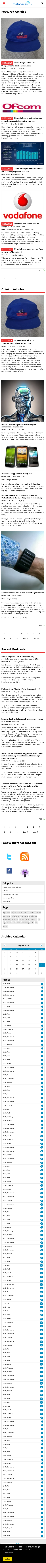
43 (41, 1166)
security (21, 919)
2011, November (8, 1288)
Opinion (3, 68)
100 (41, 1269)
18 (41, 1139)
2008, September (8, 1433)
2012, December (8, 1238)
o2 (39, 919)
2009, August (7, 1391)
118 (41, 1330)
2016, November (8, 1101)
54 (41, 1155)
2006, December (8, 1512)
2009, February (8, 1414)
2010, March (7, 1364)
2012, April (6, 1269)
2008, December (8, 1421)
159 (41, 1395)
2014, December (8, 1147)
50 (41, 1170)
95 (41, 1235)
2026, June (6, 983)
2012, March (7, 1273)
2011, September (8, 1295)
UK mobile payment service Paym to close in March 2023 (22, 250)
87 (41, 1242)
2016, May (6, 1109)
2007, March (7, 1501)
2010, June (6, 1353)
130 (41, 1292)
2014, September (8, 1158)
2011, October (7, 1292)
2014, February (8, 1185)
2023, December (8, 991)
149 (41, 1383)
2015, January (7, 1143)
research (31, 912)
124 (41, 1303)
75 (41, 1212)
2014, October (7, 1155)
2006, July (6, 1532)
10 (17, 638)
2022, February (8, 1029)
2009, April (6, 1406)
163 (41, 1410)
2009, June (6, 1398)
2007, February (8, 1505)
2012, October (7, 1246)
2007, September (8, 1478)
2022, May (6, 1018)
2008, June (6, 1444)
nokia (13, 916)
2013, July (6, 1212)
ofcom (5, 926)
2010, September (8, 1341)
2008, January (7, 1463)
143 (41, 1372)
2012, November (8, 1242)
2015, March (7, 1136)
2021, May (6, 1056)
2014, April (6, 1178)
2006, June (6, 1535)
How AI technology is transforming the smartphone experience (18, 425)
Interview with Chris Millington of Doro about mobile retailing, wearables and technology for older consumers (22, 755)
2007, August (7, 1482)
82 (41, 1315)
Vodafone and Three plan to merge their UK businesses (20, 225)
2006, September (8, 1524)
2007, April (6, 1497)
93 (41, 1391)
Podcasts (4, 661)
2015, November (8, 1128)
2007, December (8, 1467)
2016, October (7, 1105)
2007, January (7, 1509)
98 (41, 1250)
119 (41, 1295)
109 (41, 1288)
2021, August (7, 1044)
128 (41, 1353)
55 (41, 1178)
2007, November (8, 1471)
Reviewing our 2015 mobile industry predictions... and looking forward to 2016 (20, 658)
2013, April (6, 1223)
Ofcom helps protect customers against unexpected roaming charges (21, 119)
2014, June (6, 1170)
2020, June (6, 1090)
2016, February (8, 1117)
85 (41, 1189)
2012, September (8, 1250)
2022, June (6, 1014)
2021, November (8, 1041)
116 (41, 1326)
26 (41, 1143)
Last (34, 638)
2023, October (7, 999)
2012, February (8, 1276)
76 (41, 1204)
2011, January (7, 1326)
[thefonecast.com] (23, 3)
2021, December (8, 1037)
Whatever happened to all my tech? (17, 474)
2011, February (8, 1322)
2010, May (6, 1356)
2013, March (7, 1227)
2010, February (8, 1368)
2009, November (8, 1379)
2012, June (6, 1261)
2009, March (7, 1410)
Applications (6, 901)
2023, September (8, 1002)
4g (4, 923)
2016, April (6, 1113)
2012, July (6, 1258)
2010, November (8, 1334)
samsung (24, 916)
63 (41, 1181)
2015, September (8, 1132)
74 (41, 1223)
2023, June (6, 1006)
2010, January (7, 1372)
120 (41, 1307)
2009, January (7, 1417)
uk (12, 912)
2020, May (6, 1094)
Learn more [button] (8, 1553)
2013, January (7, 1235)
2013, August (7, 1208)
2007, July (6, 1486)
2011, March (7, 1318)
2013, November (8, 1197)
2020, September (8, 1079)
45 (41, 1151)
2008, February (8, 1459)
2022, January (7, 1033)
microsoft (34, 919)
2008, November (8, 1425)
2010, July (6, 1349)
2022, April (6, 1021)
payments (6, 916)
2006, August (7, 1528)
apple (25, 912)
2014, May (6, 1174)
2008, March (7, 1455)
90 (41, 1299)
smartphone (33, 916)
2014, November (8, 1151)
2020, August (7, 1082)
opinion (6, 912)
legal (27, 919)
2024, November (8, 987)
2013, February (8, 1231)
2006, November (8, 1516)
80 (41, 1261)
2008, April (6, 1452)
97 (41, 1231)
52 (41, 1174)
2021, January (7, 1063)
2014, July (6, 1166)
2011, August (7, 1299)
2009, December (8, 1375)
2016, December (8, 1098)
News (3, 124)
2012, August (7, 1254)
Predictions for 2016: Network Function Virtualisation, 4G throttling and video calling (21, 496)
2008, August (7, 1436)
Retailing (5, 891)
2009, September (8, 1387)
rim (36, 923)
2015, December (8, 1124)
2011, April (6, 1315)
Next (24, 638)
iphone (9, 923)
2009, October (7, 1383)
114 (41, 1356)
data (32, 923)
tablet (18, 923)
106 (41, 1284)
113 (41, 1276)
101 (41, 1318)
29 (41, 1417)
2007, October (7, 1474)
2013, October (7, 1200)
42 (41, 1158)
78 (41, 1185)
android (38, 912)
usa (14, 923)
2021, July (6, 1048)
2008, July (6, 1440)
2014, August (7, 1162)
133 (41, 1265)
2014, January (7, 1189)
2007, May (6, 1493)
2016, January (7, 1120)
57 (41, 1208)
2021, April (6, 1060)
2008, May (6, 1448)
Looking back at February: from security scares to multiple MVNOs (22, 720)
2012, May (6, 1265)
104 (41, 1364)
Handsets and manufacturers (11, 887)
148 (41, 1387)
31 (41, 1162)
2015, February (8, 1139)
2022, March (7, 1025)
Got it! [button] (7, 1559)
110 (41, 1273)
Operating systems (8, 898)
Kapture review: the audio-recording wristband (22, 593)
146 (41, 1379)
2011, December (8, 1284)
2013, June (6, 1216)
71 (41, 1200)
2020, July (6, 1086)
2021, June (6, 1052)
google (18, 916)
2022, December (8, 1010)
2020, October (7, 1075)
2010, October (7, 1337)
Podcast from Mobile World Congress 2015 (20, 689)
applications (18, 912)
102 (41, 1246)
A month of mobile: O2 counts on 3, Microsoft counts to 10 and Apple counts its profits (21, 785)
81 (41, 1238)
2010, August (7, 1345)
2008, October (7, 1429)
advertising (25, 923)
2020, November (8, 1071)
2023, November (8, 995)
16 (41, 1136)
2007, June (6, 1490)
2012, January (7, 1280)
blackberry (6, 919)
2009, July (6, 1395)
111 (41, 1345)
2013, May (6, 1219)
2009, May (6, 1402)
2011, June (6, 1307)
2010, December (8, 1330)
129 (41, 1280)
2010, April (6, 1360)
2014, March (7, 1181)
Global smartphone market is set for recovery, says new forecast (22, 170)
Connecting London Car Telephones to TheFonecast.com (18, 64)
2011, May (6, 1311)
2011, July (6, 1303)
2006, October (7, 1520)
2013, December (8, 1193)
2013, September (8, 1204)
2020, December (8, 1067)
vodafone (15, 919)
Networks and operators (10, 229)
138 (41, 1322)
